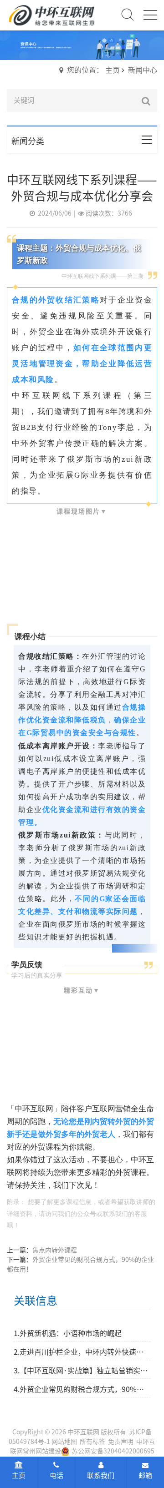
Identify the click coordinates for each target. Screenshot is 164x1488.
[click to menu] (150, 15)
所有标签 (92, 1441)
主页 (19, 1475)
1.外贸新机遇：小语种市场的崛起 (68, 1333)
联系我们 (100, 1475)
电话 (56, 1475)
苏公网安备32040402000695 (113, 1451)
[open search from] (127, 14)
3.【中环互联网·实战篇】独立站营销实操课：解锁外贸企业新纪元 (82, 1370)
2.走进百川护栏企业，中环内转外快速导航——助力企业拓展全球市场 (82, 1352)
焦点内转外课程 (54, 1250)
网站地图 (64, 1441)
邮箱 (145, 1475)
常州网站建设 (42, 1451)
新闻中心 (142, 70)
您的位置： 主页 (93, 70)
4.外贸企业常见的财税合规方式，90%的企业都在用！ (82, 1389)
